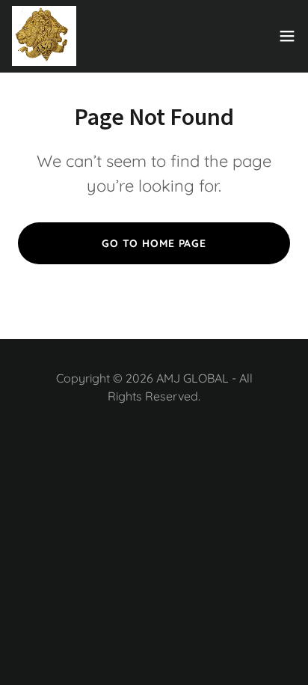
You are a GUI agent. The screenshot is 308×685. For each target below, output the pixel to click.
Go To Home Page (154, 243)
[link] (44, 36)
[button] (287, 36)
